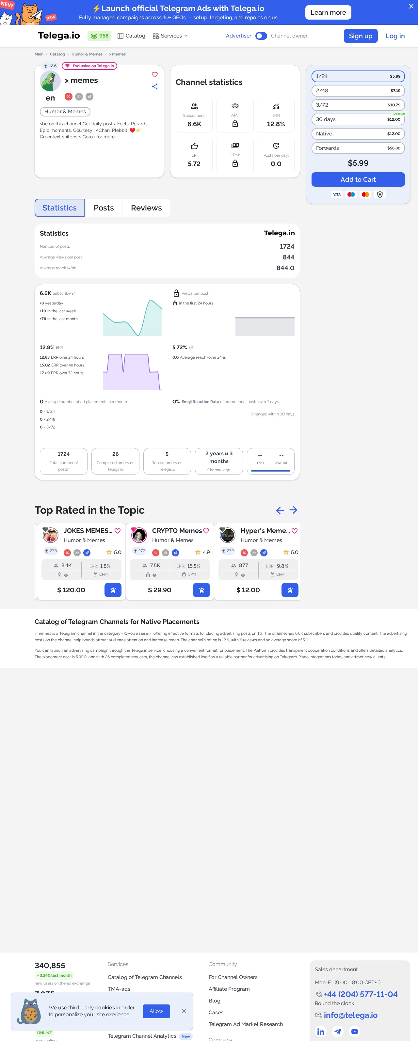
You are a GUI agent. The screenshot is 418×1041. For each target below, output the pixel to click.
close (411, 6)
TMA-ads (119, 989)
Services (171, 36)
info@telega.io (351, 1015)
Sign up (361, 36)
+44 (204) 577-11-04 (361, 994)
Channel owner (289, 36)
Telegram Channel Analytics (142, 1036)
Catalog (135, 36)
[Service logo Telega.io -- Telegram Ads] (59, 35)
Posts (104, 207)
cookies (105, 1007)
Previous (280, 510)
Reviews (146, 207)
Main (39, 54)
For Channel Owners (233, 977)
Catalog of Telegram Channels (145, 977)
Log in (395, 36)
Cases (216, 1012)
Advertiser (238, 36)
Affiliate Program (229, 989)
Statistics (59, 207)
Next (293, 510)
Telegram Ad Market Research (246, 1024)
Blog (214, 1001)
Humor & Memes (87, 54)
